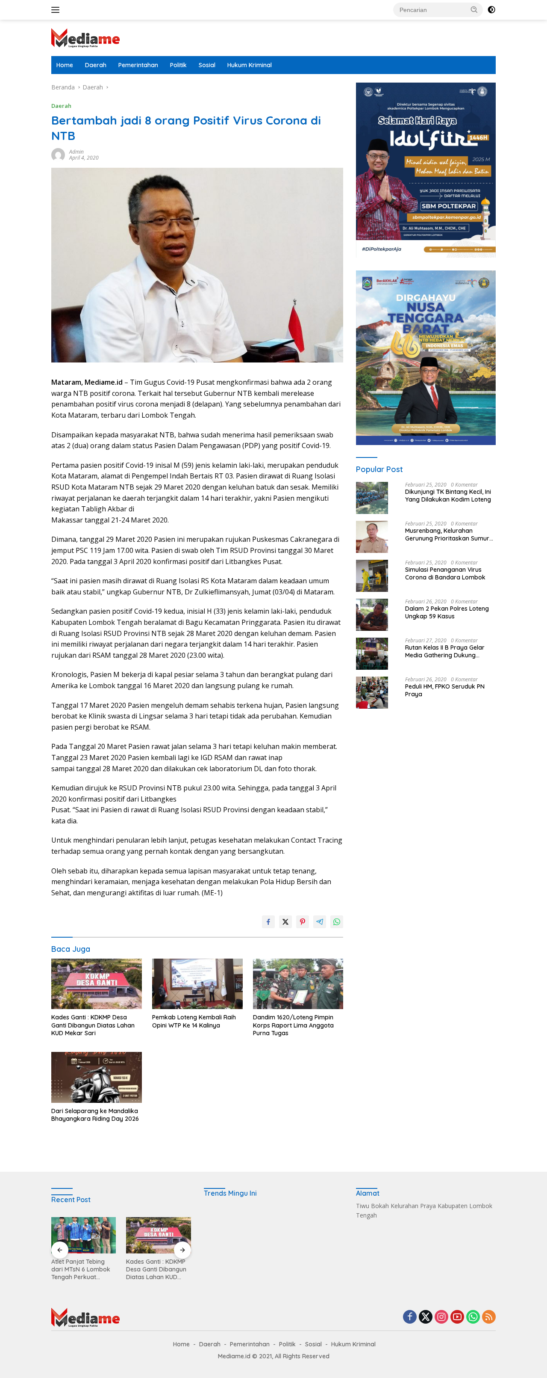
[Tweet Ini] (285, 921)
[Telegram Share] (319, 921)
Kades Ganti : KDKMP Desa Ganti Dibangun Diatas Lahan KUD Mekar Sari (93, 1024)
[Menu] (57, 10)
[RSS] (489, 1317)
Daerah (95, 65)
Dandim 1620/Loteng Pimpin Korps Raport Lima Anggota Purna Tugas (293, 1024)
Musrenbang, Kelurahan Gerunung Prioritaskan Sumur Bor (447, 534)
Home (64, 65)
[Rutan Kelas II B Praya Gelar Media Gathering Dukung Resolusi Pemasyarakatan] (372, 654)
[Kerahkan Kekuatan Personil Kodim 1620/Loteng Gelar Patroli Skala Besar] (158, 1235)
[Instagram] (441, 1317)
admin (76, 151)
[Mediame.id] (85, 37)
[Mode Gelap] (491, 10)
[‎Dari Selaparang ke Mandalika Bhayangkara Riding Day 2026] (96, 1077)
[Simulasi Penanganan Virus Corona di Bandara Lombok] (372, 576)
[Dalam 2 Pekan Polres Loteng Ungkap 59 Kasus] (372, 615)
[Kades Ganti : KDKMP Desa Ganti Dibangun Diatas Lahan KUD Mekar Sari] (96, 984)
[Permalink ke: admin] (58, 154)
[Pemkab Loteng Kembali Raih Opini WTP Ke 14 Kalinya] (197, 984)
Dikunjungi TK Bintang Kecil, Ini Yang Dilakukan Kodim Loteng (448, 495)
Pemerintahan (138, 65)
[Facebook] (410, 1317)
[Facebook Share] (268, 921)
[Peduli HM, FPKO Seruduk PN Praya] (372, 693)
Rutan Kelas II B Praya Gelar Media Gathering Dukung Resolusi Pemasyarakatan (445, 651)
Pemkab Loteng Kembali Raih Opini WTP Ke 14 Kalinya (194, 1021)
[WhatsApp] (473, 1317)
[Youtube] (457, 1317)
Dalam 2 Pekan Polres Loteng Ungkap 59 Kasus (447, 612)
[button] (474, 9)
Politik (178, 65)
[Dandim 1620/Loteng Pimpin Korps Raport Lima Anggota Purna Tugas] (298, 984)
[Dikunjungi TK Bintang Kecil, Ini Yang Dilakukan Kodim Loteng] (372, 498)
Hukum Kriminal (249, 65)
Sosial (207, 65)
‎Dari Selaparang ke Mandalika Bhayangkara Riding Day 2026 (95, 1115)
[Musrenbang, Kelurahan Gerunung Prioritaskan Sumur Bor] (372, 537)
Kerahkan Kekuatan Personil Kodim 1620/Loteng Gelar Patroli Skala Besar (154, 1269)
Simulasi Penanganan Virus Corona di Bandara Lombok (445, 573)
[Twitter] (425, 1317)
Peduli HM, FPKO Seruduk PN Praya (445, 690)
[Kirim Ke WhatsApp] (336, 921)
